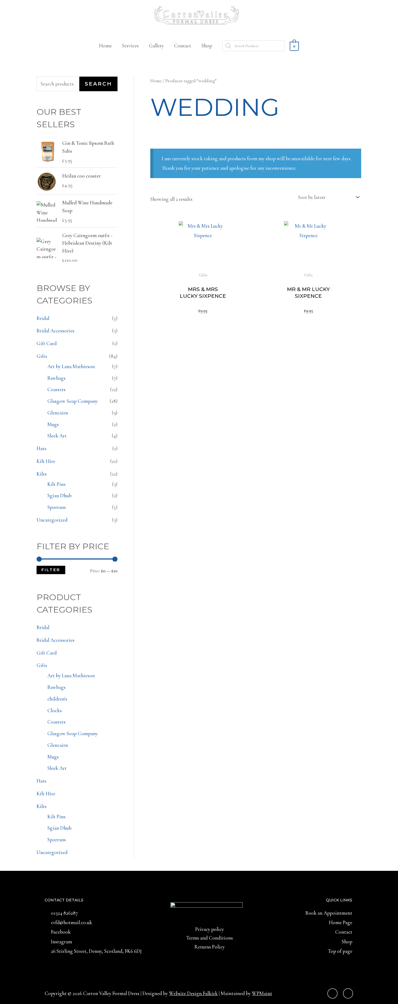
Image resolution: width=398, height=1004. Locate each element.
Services (130, 45)
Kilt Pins (56, 484)
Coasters (56, 389)
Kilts (42, 474)
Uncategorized (52, 520)
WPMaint (262, 993)
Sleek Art (57, 436)
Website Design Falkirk (193, 993)
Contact (182, 45)
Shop (206, 45)
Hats (41, 448)
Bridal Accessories (55, 331)
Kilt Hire (46, 461)
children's (57, 699)
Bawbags (56, 378)
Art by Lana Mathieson (71, 366)
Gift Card (47, 343)
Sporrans (56, 507)
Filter (50, 569)
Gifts (42, 356)
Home (105, 45)
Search (98, 84)
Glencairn (57, 413)
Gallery (156, 45)
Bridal (43, 318)
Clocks (54, 710)
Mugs (53, 424)
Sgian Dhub (59, 495)
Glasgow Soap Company (72, 401)
